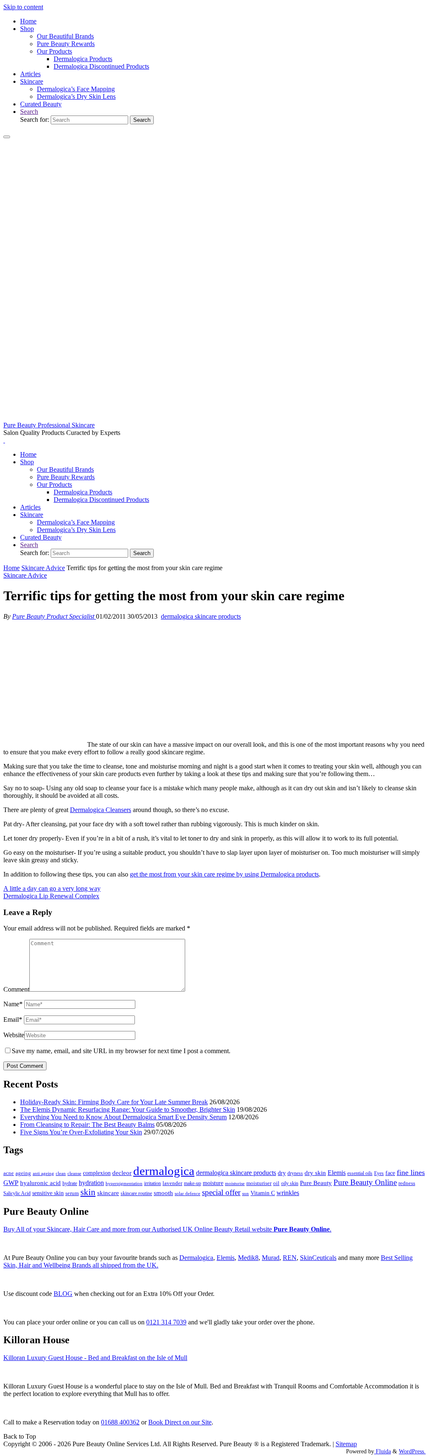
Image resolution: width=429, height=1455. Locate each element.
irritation (152, 1183)
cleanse (74, 1173)
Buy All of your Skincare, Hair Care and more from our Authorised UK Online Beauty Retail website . (167, 1229)
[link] (29, 111)
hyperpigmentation (124, 1183)
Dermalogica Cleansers (100, 809)
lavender (172, 1183)
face (390, 1173)
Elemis (337, 1173)
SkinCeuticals (318, 1257)
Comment (16, 989)
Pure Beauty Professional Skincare (49, 425)
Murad (270, 1257)
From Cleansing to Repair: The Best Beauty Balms (87, 1124)
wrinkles (288, 1193)
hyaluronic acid (40, 1183)
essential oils (359, 1173)
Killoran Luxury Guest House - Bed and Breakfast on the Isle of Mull (95, 1357)
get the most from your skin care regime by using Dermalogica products (224, 874)
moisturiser (258, 1183)
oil (276, 1183)
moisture (213, 1183)
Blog (63, 1293)
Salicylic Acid (17, 1193)
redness (406, 1183)
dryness (295, 1173)
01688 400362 (120, 1422)
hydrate (69, 1183)
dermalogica (163, 1170)
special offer (221, 1192)
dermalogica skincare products (201, 616)
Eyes (379, 1173)
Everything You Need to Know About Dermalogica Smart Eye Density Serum (123, 1117)
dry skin (315, 1173)
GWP (10, 1182)
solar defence (187, 1193)
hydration (91, 1183)
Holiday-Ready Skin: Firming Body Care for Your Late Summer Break (114, 1101)
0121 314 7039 (166, 1322)
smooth (163, 1193)
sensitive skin (48, 1193)
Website (13, 1035)
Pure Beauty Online (365, 1182)
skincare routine (136, 1193)
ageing (23, 1173)
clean (61, 1173)
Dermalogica (196, 1257)
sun (245, 1193)
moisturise (235, 1183)
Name (13, 1004)
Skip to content (23, 6)
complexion (97, 1173)
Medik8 (248, 1257)
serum (72, 1193)
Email (12, 1019)
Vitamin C (263, 1193)
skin (88, 1192)
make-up (192, 1183)
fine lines (411, 1172)
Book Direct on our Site (180, 1422)
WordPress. (412, 1451)
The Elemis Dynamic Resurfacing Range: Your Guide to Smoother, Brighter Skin (127, 1109)
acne (8, 1173)
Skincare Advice (43, 567)
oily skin (289, 1183)
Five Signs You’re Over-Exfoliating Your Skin (81, 1132)
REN (290, 1257)
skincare (108, 1193)
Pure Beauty (316, 1183)
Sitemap (346, 1443)
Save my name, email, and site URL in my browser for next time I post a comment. (121, 1050)
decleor (122, 1172)
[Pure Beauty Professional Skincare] (214, 417)
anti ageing (43, 1173)
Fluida (382, 1451)
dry (282, 1173)
